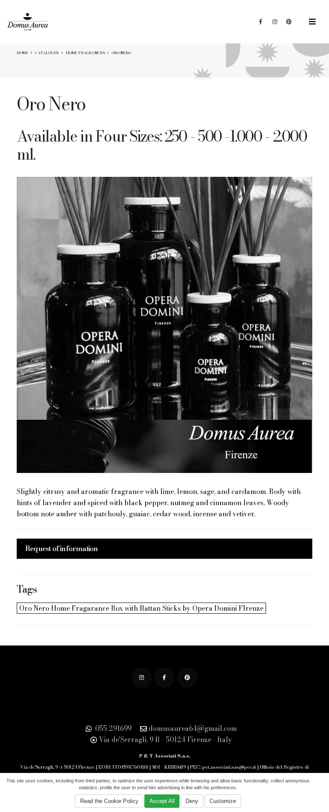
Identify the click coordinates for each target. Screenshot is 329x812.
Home (22, 53)
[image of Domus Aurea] (164, 325)
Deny (191, 801)
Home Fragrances (85, 53)
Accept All (162, 801)
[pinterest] (289, 22)
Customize (222, 801)
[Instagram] (275, 22)
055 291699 (112, 728)
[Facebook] (260, 22)
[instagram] (142, 677)
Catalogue (47, 53)
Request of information (61, 548)
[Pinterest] (187, 677)
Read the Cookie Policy (109, 801)
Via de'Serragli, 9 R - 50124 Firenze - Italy (165, 739)
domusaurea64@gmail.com (193, 728)
